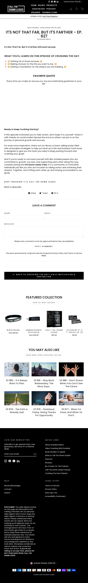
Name (7, 213)
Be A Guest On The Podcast (57, 466)
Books (41, 5)
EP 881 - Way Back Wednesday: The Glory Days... (44, 383)
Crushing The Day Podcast (56, 473)
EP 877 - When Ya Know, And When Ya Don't (71, 412)
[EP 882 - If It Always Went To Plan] (16, 369)
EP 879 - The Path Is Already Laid (17, 411)
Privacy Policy (58, 253)
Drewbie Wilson (45, 39)
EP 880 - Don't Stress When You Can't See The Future (71, 383)
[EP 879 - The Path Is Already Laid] (16, 398)
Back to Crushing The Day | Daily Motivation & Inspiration (45, 275)
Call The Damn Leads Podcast (58, 470)
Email (48, 213)
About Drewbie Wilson (54, 445)
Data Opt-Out (51, 493)
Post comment (44, 246)
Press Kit (48, 459)
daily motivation (33, 28)
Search (7, 493)
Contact (7, 489)
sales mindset (45, 28)
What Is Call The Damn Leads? (58, 455)
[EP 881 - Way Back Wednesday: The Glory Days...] (44, 369)
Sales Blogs (38, 8)
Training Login (49, 12)
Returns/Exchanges (12, 485)
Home (33, 5)
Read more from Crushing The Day (44, 355)
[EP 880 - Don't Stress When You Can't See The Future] (71, 369)
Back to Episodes (12, 187)
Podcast (51, 8)
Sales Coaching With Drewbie (57, 448)
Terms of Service (75, 253)
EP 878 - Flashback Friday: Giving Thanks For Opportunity (44, 412)
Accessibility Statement (55, 496)
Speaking (35, 12)
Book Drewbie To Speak (55, 452)
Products (51, 5)
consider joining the (25, 164)
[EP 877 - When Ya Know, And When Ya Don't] (71, 398)
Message (9, 224)
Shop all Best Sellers (44, 303)
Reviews (48, 463)
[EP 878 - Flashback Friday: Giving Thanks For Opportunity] (44, 398)
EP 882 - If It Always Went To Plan (16, 382)
